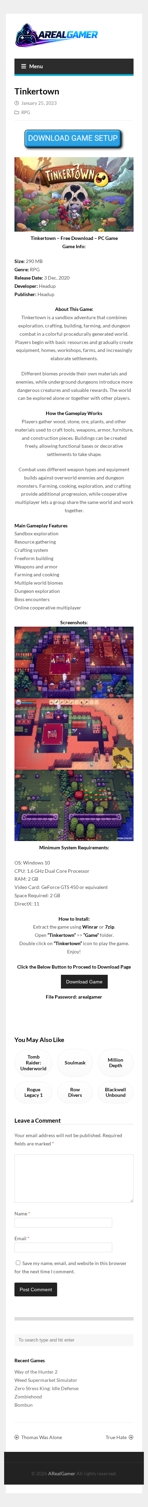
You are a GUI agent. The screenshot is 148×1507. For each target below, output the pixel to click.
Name (22, 1213)
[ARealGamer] (74, 35)
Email (22, 1238)
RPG (25, 112)
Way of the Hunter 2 (35, 1372)
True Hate (116, 1437)
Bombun (23, 1405)
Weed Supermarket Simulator (45, 1380)
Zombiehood (28, 1396)
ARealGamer (62, 1473)
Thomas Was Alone (41, 1437)
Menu (36, 66)
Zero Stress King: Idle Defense (46, 1388)
